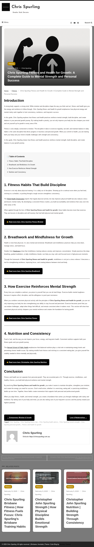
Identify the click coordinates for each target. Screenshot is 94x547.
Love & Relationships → (78, 417)
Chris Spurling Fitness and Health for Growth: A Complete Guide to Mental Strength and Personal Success (42, 76)
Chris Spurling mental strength (69, 422)
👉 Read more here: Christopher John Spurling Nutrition (27, 362)
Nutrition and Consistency (17, 172)
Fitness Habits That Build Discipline (21, 161)
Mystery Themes (65, 544)
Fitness (11, 64)
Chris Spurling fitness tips (29, 422)
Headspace (17, 251)
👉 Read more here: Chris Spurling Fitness (22, 318)
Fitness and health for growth (31, 425)
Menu (6, 22)
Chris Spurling (26, 7)
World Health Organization (15, 199)
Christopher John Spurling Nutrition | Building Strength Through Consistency (76, 511)
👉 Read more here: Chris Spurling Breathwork (23, 271)
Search (87, 23)
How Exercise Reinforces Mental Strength (23, 168)
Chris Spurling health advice (48, 422)
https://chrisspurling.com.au (39, 437)
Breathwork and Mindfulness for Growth (22, 165)
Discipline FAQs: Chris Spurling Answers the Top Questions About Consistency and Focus (70, 457)
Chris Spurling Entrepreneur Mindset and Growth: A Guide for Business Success (22, 457)
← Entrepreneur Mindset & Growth (19, 417)
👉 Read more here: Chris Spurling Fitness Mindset (25, 222)
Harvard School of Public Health (17, 347)
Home (6, 91)
